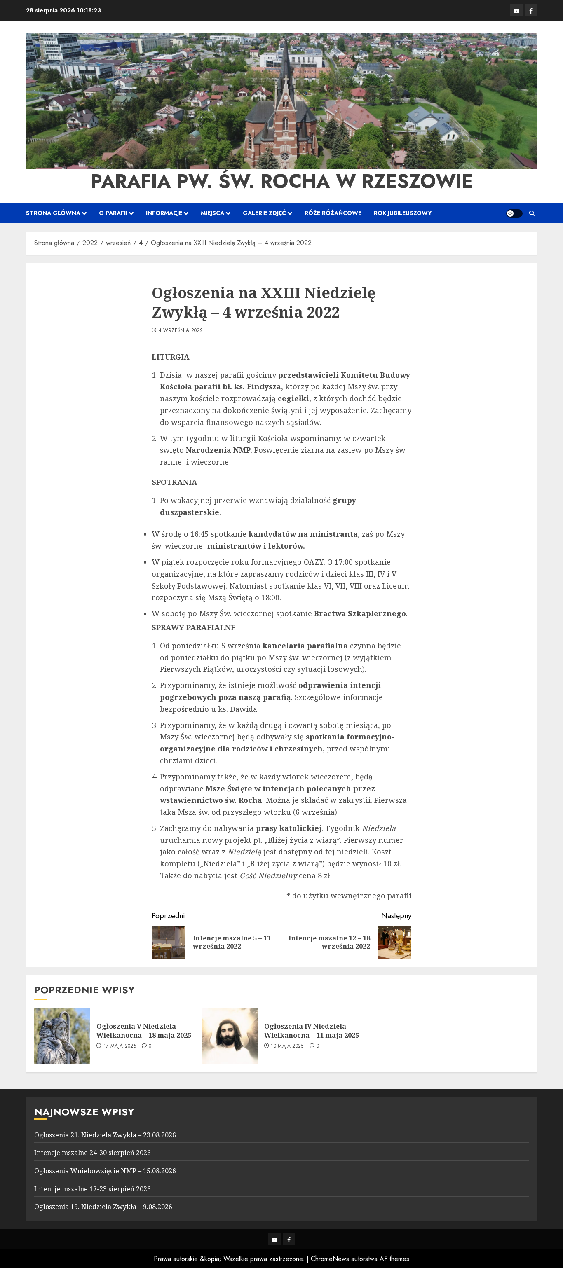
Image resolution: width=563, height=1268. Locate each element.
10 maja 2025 (287, 1046)
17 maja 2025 (119, 1046)
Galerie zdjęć (264, 213)
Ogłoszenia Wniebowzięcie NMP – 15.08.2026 (105, 1170)
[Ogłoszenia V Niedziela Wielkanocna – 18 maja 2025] (62, 1036)
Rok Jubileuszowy (403, 213)
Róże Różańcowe (333, 213)
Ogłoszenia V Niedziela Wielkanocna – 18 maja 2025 (143, 1031)
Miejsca (212, 213)
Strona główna (53, 213)
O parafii (113, 213)
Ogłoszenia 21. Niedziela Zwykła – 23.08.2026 (105, 1134)
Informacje (164, 213)
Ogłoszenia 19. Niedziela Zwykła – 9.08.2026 (103, 1206)
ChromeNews (330, 1258)
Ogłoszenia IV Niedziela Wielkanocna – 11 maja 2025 (311, 1031)
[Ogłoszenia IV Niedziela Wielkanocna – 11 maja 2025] (230, 1036)
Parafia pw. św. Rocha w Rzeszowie (282, 181)
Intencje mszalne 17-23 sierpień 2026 (92, 1188)
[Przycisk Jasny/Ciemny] (514, 213)
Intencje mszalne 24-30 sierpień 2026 (92, 1152)
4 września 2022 (181, 331)
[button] (532, 213)
